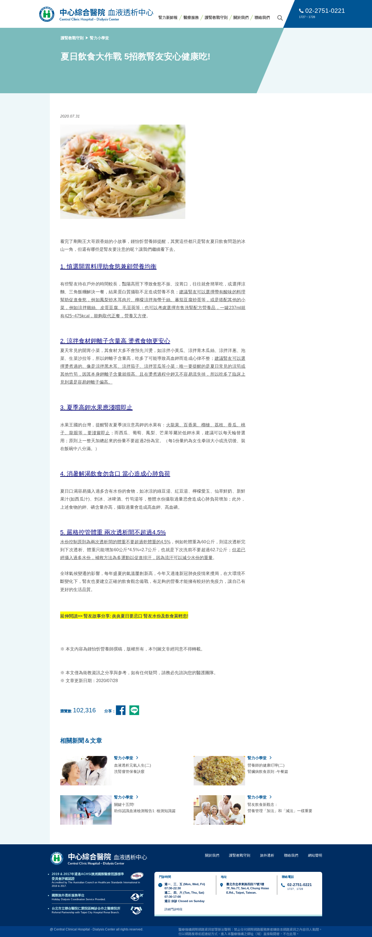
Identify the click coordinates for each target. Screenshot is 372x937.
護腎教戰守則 (216, 17)
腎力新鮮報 (168, 17)
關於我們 (241, 17)
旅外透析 (267, 855)
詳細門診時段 (173, 909)
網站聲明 (315, 855)
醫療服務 (191, 17)
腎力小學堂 (99, 38)
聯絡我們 (262, 17)
